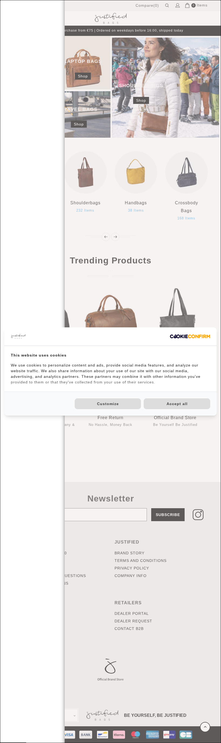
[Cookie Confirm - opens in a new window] (190, 336)
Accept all (177, 404)
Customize (108, 404)
